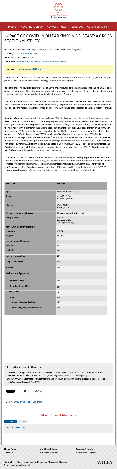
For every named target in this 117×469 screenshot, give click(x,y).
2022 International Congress (28, 53)
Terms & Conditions (85, 449)
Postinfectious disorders (54, 61)
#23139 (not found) (16, 427)
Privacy (53, 449)
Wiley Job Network (49, 452)
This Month (11, 421)
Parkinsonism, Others (29, 68)
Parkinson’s (36, 61)
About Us (8, 452)
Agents (92, 452)
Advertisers (81, 452)
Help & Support (11, 449)
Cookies (44, 449)
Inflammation (23, 61)
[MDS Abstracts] (58, 17)
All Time (23, 421)
